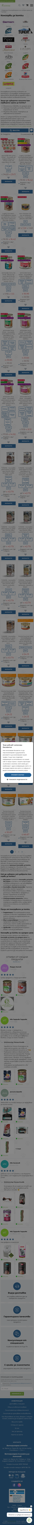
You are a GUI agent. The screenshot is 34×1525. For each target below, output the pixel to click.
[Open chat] (29, 1520)
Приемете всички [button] (17, 775)
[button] (17, 779)
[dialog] (17, 762)
